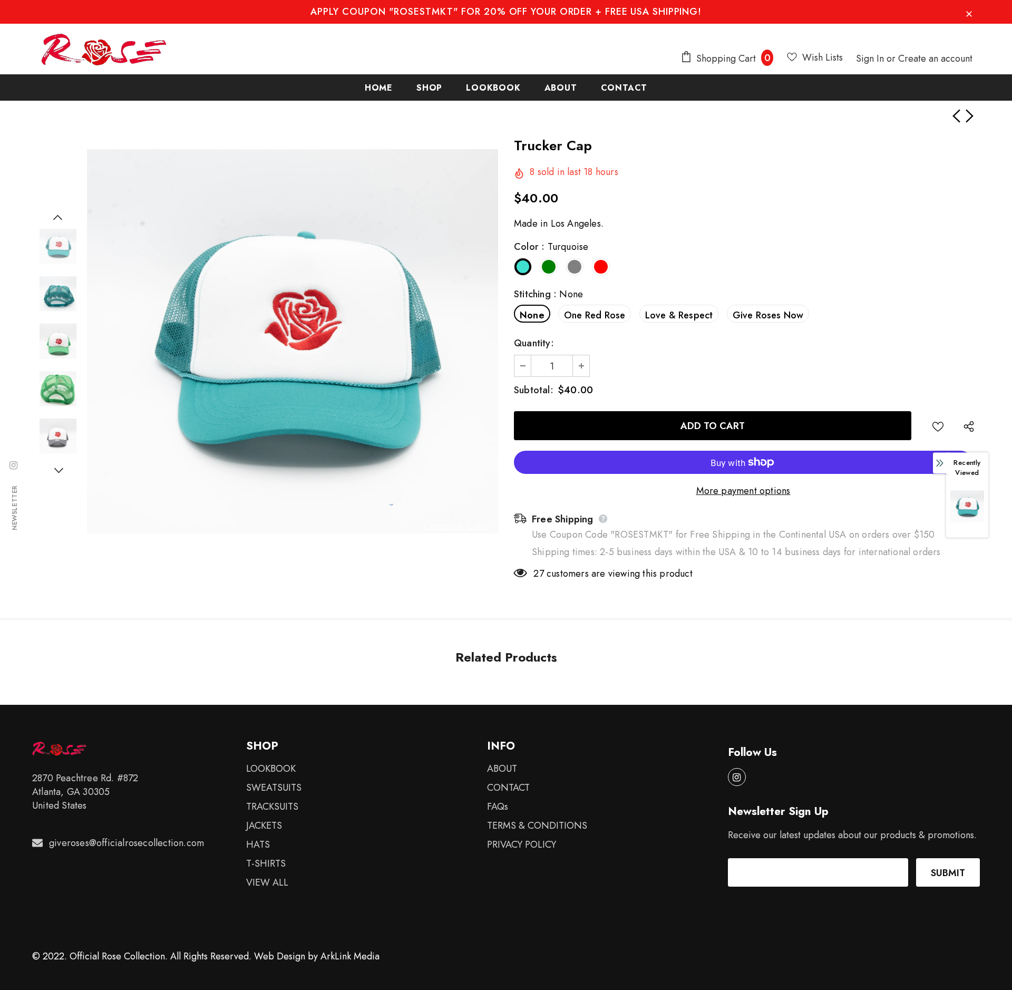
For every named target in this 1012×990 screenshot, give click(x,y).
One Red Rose (594, 315)
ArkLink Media (350, 956)
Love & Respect (679, 315)
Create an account (935, 58)
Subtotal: (533, 390)
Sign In (871, 58)
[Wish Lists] (938, 425)
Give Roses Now (768, 315)
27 (538, 573)
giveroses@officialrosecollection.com (126, 843)
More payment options (743, 491)
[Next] (58, 470)
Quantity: (534, 343)
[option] (292, 341)
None (532, 315)
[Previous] (58, 217)
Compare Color (457, 526)
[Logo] (104, 49)
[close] (969, 11)
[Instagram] (737, 777)
